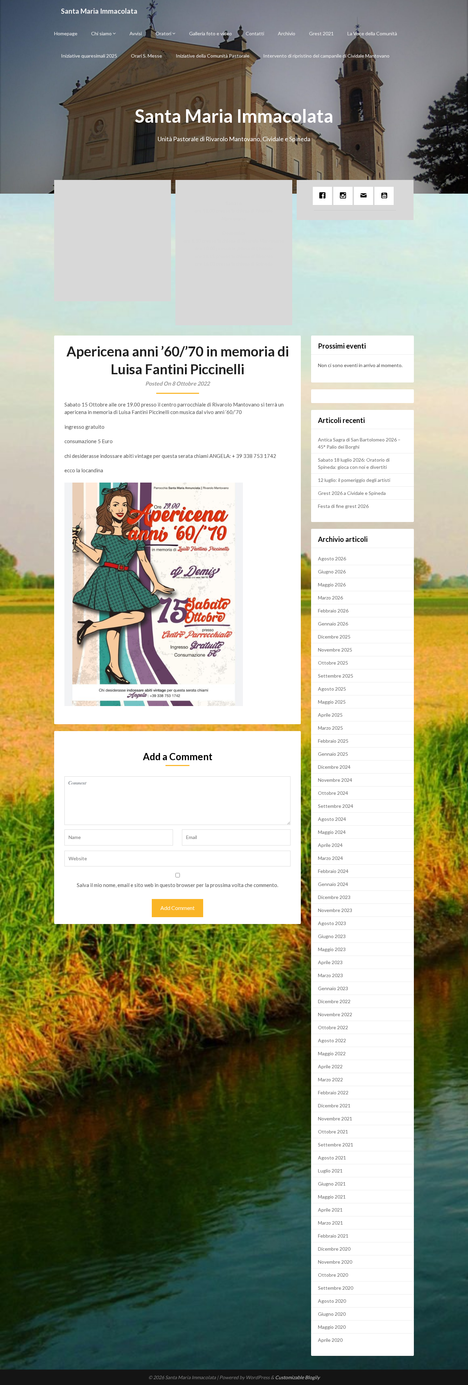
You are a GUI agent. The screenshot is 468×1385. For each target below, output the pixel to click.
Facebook (112, 240)
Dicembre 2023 (334, 897)
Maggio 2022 (332, 1053)
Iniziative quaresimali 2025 (89, 56)
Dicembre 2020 (334, 1249)
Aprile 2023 (330, 962)
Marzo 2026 (330, 597)
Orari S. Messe (146, 56)
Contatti (255, 33)
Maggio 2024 (332, 832)
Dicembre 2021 (334, 1105)
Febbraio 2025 (333, 741)
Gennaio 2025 (333, 754)
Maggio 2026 (332, 584)
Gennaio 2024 (333, 884)
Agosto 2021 (332, 1158)
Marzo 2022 (330, 1079)
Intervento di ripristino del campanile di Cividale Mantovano (326, 56)
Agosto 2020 (332, 1301)
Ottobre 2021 (333, 1131)
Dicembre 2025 (334, 637)
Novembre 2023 (335, 910)
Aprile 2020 (330, 1340)
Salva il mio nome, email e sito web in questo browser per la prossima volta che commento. (177, 885)
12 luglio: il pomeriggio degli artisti (354, 480)
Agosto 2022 (332, 1040)
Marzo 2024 (330, 858)
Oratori (163, 33)
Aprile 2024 (330, 845)
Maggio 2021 (332, 1197)
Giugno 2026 (332, 571)
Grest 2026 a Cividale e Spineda (352, 493)
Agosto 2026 (332, 558)
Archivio (286, 33)
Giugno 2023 (332, 936)
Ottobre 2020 (333, 1275)
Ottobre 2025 (333, 663)
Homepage (65, 33)
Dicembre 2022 (334, 1001)
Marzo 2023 (330, 975)
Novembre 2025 (335, 650)
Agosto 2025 (332, 689)
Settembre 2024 (335, 806)
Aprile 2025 (330, 715)
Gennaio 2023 (333, 988)
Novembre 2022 (335, 1014)
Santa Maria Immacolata (99, 11)
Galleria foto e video (210, 33)
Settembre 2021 (335, 1144)
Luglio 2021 (330, 1171)
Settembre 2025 (335, 676)
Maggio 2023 (332, 949)
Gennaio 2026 (333, 624)
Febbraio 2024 (333, 871)
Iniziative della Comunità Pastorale (212, 56)
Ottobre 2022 (333, 1027)
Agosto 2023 (332, 923)
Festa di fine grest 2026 (343, 506)
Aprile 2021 (330, 1210)
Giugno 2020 (332, 1314)
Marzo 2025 (330, 728)
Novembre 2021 (335, 1118)
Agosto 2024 (332, 819)
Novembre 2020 (335, 1262)
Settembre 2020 (335, 1288)
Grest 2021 (321, 33)
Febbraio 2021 (333, 1236)
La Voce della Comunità (372, 33)
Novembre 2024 (335, 780)
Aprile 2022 (330, 1066)
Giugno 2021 (332, 1184)
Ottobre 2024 (333, 793)
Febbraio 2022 (333, 1092)
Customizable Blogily (297, 1377)
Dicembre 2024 (334, 767)
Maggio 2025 (332, 702)
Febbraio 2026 (333, 610)
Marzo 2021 (330, 1223)
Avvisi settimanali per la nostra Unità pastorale (112, 203)
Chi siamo (101, 33)
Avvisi (136, 33)
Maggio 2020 (332, 1327)
